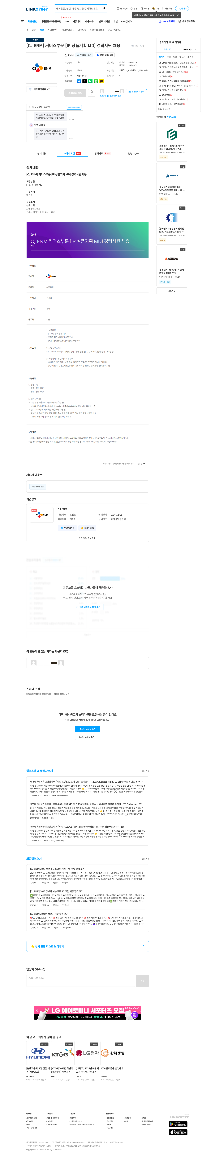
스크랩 (146, 8)
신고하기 (144, 463)
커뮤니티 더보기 (163, 109)
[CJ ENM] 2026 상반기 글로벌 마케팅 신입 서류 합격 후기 (57, 868)
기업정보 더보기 (86, 538)
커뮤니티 (77, 21)
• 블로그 (126, 1121)
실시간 (162, 57)
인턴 (34, 30)
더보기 (144, 771)
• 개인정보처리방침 (75, 1121)
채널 (115, 21)
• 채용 (28, 1124)
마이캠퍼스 (126, 21)
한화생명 (103, 1076)
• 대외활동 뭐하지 (147, 1121)
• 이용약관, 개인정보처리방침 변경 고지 (82, 1124)
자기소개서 (90, 21)
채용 (42, 30)
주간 (169, 57)
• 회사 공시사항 (31, 1128)
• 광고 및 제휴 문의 (52, 1118)
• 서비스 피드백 (51, 1124)
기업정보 (51, 30)
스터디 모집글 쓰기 (87, 728)
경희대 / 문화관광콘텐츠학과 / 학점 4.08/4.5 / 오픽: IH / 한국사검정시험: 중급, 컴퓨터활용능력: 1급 (77, 826)
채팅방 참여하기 (73, 107)
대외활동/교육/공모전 (51, 21)
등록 (142, 980)
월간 (175, 57)
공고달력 (82, 30)
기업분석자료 (68, 30)
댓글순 (182, 57)
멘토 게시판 (104, 21)
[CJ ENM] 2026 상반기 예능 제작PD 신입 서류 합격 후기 (56, 891)
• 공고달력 (127, 1118)
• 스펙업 (143, 1118)
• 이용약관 (72, 1118)
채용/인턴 (32, 21)
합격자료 (103, 153)
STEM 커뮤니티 (189, 49)
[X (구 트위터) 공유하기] (84, 81)
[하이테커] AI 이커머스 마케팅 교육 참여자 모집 (171, 271)
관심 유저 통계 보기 (135, 91)
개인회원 (168, 8)
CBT (67, 20)
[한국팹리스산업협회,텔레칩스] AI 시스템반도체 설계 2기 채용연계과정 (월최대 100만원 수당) (172, 230)
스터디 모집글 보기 (86, 736)
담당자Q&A (133, 153)
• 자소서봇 (109, 1128)
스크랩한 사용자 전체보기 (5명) (110, 95)
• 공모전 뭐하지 (146, 1124)
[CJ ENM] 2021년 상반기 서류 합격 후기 (49, 913)
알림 (135, 8)
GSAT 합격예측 (97, 30)
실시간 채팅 (89, 528)
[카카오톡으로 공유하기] (101, 81)
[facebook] (79, 81)
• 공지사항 (29, 1121)
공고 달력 (124, 8)
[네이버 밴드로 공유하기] (96, 81)
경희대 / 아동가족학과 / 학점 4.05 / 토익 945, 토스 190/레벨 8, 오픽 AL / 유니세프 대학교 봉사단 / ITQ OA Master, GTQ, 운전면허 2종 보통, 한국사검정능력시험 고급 (87, 804)
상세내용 (41, 153)
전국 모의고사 (114, 30)
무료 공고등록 (188, 21)
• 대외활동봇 (110, 1118)
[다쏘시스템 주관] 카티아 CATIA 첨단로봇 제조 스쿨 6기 (171, 188)
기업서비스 (181, 8)
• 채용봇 (108, 1124)
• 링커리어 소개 (31, 1118)
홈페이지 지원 (75, 93)
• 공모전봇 (109, 1121)
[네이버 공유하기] (90, 81)
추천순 (190, 57)
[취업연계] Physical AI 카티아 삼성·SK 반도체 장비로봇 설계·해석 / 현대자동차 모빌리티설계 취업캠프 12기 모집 (172, 147)
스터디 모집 (72, 153)
